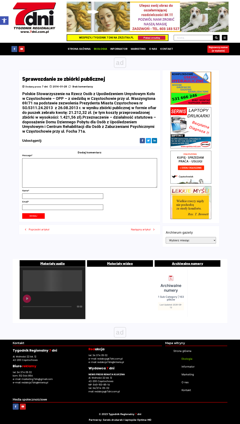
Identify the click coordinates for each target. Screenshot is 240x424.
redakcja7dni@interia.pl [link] (35, 382)
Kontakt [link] (186, 390)
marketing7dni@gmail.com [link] (37, 379)
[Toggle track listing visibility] (78, 313)
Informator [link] (188, 366)
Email (25, 202)
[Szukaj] (216, 38)
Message (27, 155)
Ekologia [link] (187, 358)
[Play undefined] (27, 299)
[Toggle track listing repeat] (39, 313)
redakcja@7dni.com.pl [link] (110, 358)
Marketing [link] (188, 374)
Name (25, 191)
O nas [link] (185, 382)
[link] (4, 20)
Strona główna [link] (182, 351)
